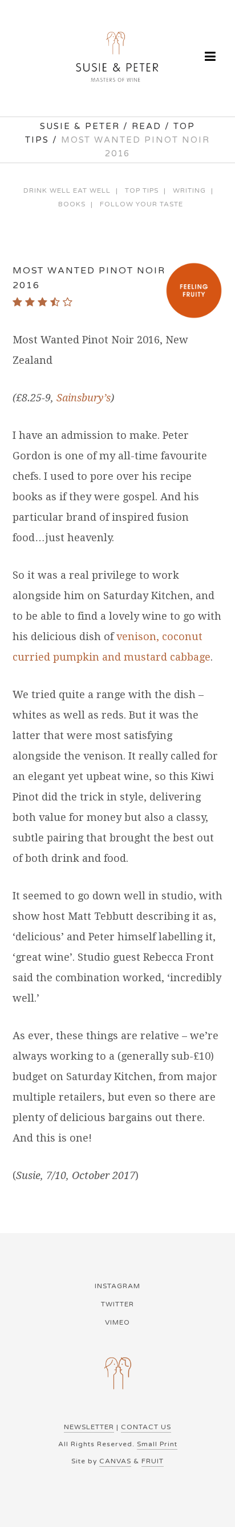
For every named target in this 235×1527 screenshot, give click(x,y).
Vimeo (117, 1322)
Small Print (157, 1444)
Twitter (117, 1304)
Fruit (152, 1461)
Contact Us (146, 1427)
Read (146, 126)
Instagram (117, 1286)
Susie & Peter (80, 126)
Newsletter (89, 1427)
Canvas (115, 1461)
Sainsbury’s (83, 398)
